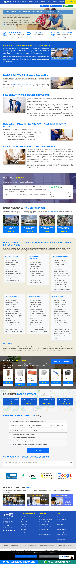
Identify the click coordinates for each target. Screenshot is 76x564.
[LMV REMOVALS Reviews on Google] (65, 476)
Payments (59, 526)
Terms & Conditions (25, 526)
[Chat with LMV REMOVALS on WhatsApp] (46, 561)
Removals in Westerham (44, 532)
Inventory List (60, 524)
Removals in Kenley (43, 529)
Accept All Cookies (26, 556)
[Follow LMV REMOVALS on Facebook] (3, 530)
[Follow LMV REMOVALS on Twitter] (6, 530)
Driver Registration (61, 539)
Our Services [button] (22, 2)
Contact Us (23, 516)
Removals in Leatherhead (45, 516)
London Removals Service (11, 545)
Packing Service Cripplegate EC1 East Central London (27, 68)
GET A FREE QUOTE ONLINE (20, 562)
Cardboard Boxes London (47, 545)
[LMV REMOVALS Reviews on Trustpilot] (29, 476)
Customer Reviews (25, 521)
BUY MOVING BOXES (61, 362)
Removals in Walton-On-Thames (46, 526)
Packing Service (11, 68)
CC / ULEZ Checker (61, 537)
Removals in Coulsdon (44, 524)
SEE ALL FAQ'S (38, 450)
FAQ (22, 519)
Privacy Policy (59, 552)
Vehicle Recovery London (65, 545)
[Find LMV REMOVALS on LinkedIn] (14, 530)
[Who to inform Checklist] (62, 500)
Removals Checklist (61, 529)
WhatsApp (69, 6)
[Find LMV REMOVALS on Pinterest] (11, 530)
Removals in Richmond (44, 534)
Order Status (60, 521)
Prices (31, 2)
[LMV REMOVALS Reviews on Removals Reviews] (11, 476)
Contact (61, 2)
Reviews (54, 2)
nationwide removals (53, 211)
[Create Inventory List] (38, 500)
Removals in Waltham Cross (45, 519)
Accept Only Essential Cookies (50, 556)
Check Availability (61, 516)
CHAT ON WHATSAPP (59, 562)
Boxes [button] (43, 2)
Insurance (23, 529)
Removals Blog (60, 532)
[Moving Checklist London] (14, 500)
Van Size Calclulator (61, 519)
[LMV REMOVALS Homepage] (7, 2)
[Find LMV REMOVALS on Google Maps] (8, 530)
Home (14, 2)
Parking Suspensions (62, 534)
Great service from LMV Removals (14, 186)
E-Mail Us (6, 525)
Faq (49, 2)
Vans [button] (36, 2)
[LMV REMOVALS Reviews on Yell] (47, 476)
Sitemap (23, 532)
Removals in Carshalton (44, 521)
